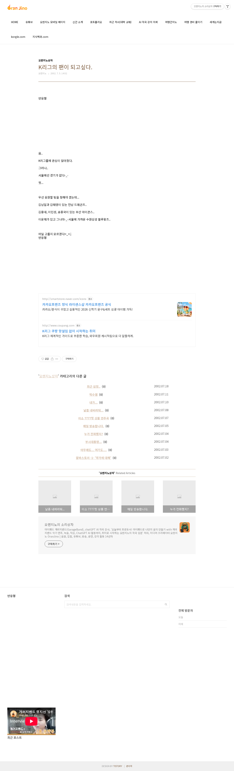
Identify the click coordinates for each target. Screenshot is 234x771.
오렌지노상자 (48, 376)
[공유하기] (52, 359)
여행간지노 (171, 22)
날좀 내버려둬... (93, 410)
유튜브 (29, 22)
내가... (93, 402)
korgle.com (18, 36)
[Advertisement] (117, 125)
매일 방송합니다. (93, 426)
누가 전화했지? (93, 434)
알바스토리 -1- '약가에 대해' (93, 458)
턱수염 (93, 394)
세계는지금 (216, 22)
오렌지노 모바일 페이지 (52, 22)
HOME (14, 22)
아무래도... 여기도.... (93, 450)
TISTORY (117, 766)
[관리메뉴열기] (227, 6)
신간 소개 (78, 22)
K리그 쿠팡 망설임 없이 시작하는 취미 (69, 331)
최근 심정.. (93, 386)
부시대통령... (93, 442)
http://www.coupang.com (58, 325)
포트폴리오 (96, 22)
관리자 (129, 766)
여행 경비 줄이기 (193, 22)
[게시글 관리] (56, 359)
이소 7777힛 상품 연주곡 (93, 418)
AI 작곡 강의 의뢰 (148, 22)
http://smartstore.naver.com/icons (64, 298)
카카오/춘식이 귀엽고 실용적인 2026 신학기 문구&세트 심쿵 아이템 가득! (87, 309)
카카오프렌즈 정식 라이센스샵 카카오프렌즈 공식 (76, 304)
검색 (166, 604)
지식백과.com (40, 36)
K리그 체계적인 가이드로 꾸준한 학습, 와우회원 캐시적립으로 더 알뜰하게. (88, 336)
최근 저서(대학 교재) (120, 22)
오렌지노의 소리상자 (59, 524)
